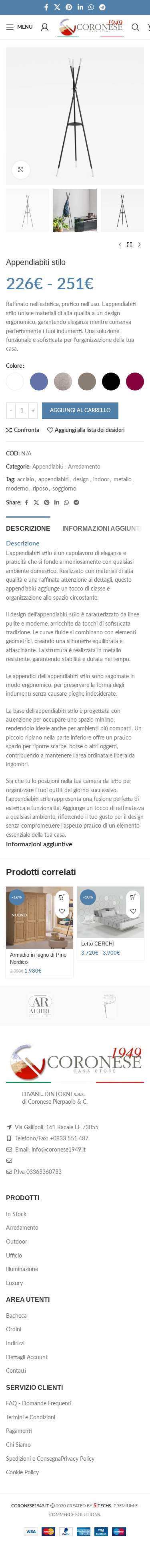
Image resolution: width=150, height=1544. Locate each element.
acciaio (25, 480)
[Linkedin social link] (80, 7)
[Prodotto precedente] (120, 244)
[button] (62, 897)
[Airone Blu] (109, 1006)
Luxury (14, 1283)
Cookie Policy (22, 1472)
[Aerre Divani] (40, 1006)
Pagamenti (19, 1431)
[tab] (28, 527)
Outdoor (16, 1242)
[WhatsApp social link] (91, 7)
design (81, 480)
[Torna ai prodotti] (129, 244)
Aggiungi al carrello (80, 410)
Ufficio (14, 1256)
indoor (101, 480)
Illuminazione (22, 1269)
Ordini (13, 1329)
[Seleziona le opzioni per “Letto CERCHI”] (133, 897)
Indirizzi (15, 1343)
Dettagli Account (27, 1357)
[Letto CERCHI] (110, 912)
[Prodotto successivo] (139, 244)
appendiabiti (53, 480)
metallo (123, 480)
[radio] (15, 381)
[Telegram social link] (102, 7)
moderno (17, 489)
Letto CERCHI (97, 944)
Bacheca (16, 1316)
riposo (40, 489)
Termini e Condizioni (30, 1417)
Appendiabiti (48, 467)
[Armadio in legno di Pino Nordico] (39, 918)
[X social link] (57, 7)
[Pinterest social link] (69, 7)
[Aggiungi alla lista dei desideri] (62, 911)
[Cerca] (136, 27)
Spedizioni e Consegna (33, 1459)
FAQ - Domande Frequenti (39, 1404)
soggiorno (64, 489)
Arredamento (84, 467)
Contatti (16, 1371)
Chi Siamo (18, 1445)
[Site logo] (90, 27)
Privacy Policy (77, 1459)
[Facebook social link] (46, 7)
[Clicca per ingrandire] (21, 170)
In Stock (16, 1214)
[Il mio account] (45, 27)
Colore (14, 366)
